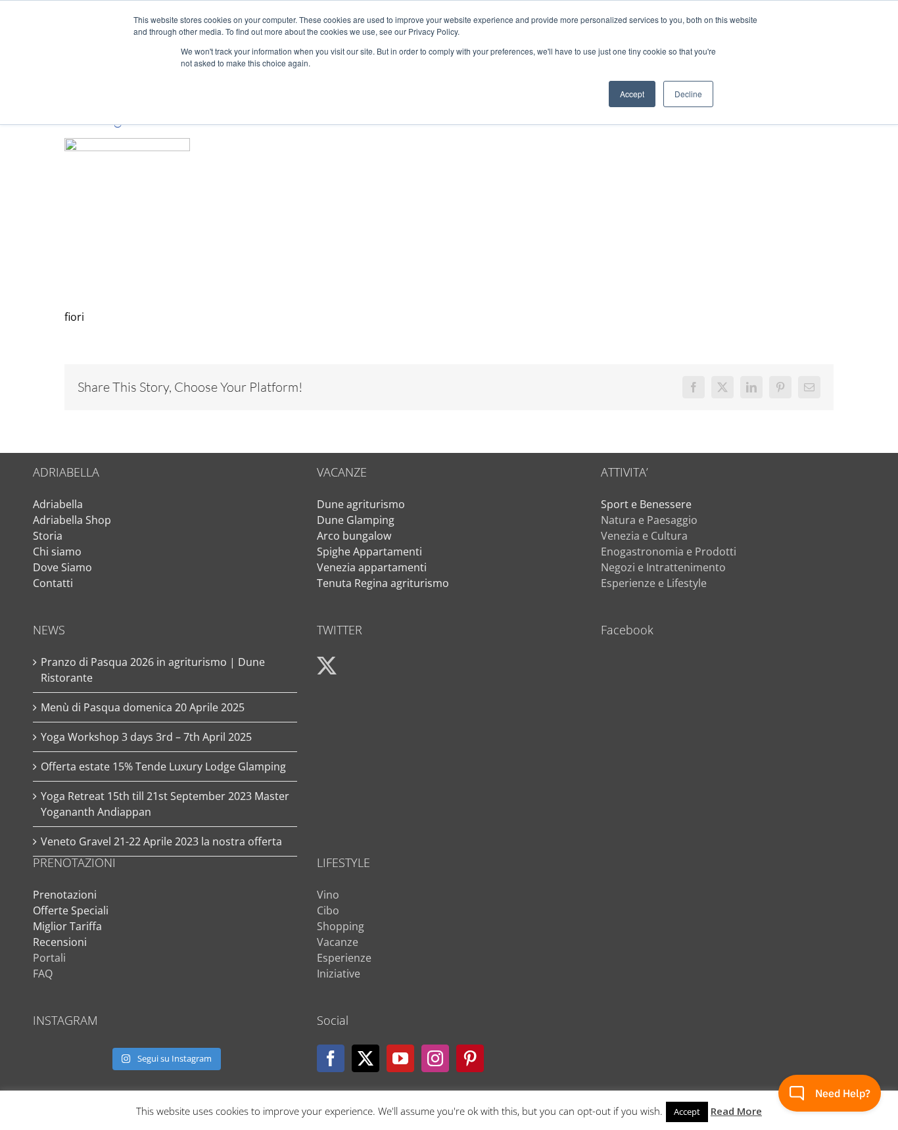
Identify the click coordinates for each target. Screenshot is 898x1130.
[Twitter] (365, 1058)
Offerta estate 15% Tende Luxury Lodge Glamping (163, 766)
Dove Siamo (62, 567)
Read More (736, 1111)
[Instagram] (435, 1058)
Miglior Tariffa (67, 926)
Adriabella (58, 504)
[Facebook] (330, 1058)
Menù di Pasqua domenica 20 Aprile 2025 (143, 707)
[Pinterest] (470, 1058)
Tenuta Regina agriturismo (383, 583)
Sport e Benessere (646, 504)
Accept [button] (632, 93)
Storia (47, 536)
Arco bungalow (354, 536)
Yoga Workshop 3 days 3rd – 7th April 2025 (146, 737)
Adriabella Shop (72, 520)
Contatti (53, 583)
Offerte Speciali (70, 910)
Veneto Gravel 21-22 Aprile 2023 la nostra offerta (161, 841)
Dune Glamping (355, 520)
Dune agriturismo (361, 504)
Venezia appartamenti (372, 567)
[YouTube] (400, 1058)
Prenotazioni (65, 894)
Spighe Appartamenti (369, 551)
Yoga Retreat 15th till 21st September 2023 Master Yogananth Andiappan (165, 804)
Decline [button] (688, 93)
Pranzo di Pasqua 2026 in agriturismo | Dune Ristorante (153, 670)
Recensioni (60, 942)
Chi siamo (57, 551)
